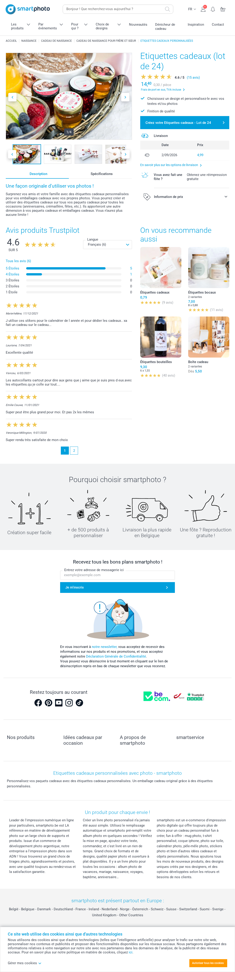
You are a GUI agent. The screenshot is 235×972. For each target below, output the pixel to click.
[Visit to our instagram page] (69, 703)
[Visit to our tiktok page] (79, 703)
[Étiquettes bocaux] (208, 267)
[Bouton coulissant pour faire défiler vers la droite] (125, 97)
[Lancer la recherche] (167, 9)
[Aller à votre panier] (223, 9)
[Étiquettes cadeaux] (160, 267)
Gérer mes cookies (22, 963)
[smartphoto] (28, 9)
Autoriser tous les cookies (208, 963)
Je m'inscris (74, 587)
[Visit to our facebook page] (38, 703)
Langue (92, 239)
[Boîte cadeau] (208, 337)
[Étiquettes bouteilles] (160, 337)
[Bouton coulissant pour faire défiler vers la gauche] (12, 97)
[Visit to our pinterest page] (48, 703)
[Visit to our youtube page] (59, 703)
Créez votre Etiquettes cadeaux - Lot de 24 (178, 123)
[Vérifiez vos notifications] (213, 9)
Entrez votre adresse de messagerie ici (94, 570)
